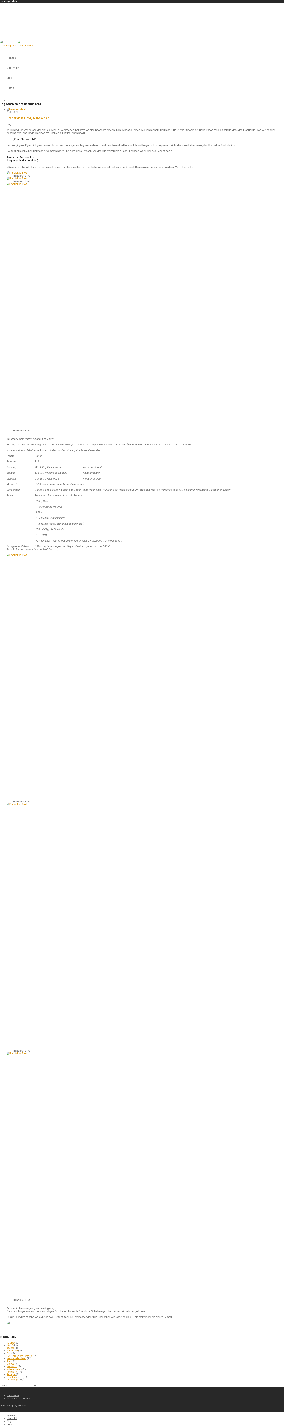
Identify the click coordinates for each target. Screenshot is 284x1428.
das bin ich (12, 1350)
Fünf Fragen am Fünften (19, 1356)
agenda (10, 1348)
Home (10, 87)
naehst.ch (12, 1366)
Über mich (13, 67)
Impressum (13, 1395)
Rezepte (11, 1374)
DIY (8, 1353)
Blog (9, 77)
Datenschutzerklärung (18, 1398)
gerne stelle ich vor (16, 1358)
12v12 (10, 1345)
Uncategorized (14, 1377)
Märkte (10, 1363)
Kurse (10, 1361)
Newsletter (12, 1371)
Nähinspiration (14, 1369)
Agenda (11, 57)
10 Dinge (11, 1342)
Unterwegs (12, 1379)
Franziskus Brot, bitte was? (28, 118)
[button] (35, 1385)
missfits (22, 1405)
